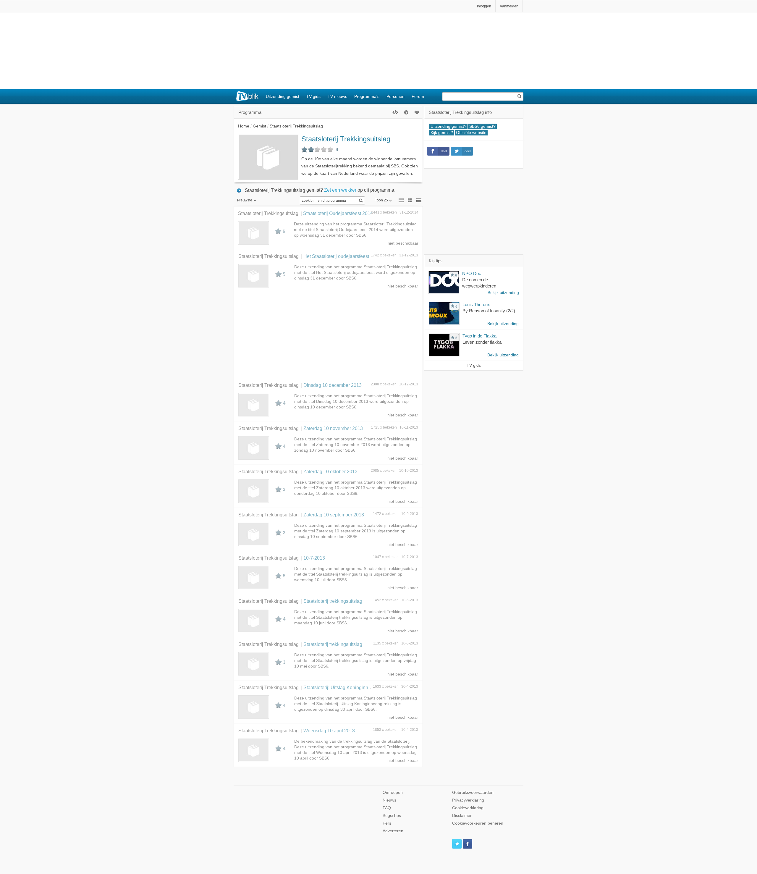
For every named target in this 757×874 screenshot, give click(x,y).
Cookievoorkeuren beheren (477, 823)
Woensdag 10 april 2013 (329, 730)
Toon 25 (381, 200)
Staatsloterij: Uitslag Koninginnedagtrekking (349, 687)
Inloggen (484, 6)
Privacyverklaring (468, 800)
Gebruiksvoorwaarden (473, 792)
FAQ (387, 808)
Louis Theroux (476, 304)
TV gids (313, 96)
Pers (387, 823)
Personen (395, 96)
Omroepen (393, 792)
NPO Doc (471, 273)
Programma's (366, 96)
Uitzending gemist (282, 96)
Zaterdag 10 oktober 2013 (330, 471)
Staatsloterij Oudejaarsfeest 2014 (338, 213)
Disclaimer (462, 815)
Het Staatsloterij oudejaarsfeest (336, 256)
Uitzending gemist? (448, 126)
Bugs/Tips (392, 815)
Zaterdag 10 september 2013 (333, 514)
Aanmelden (509, 6)
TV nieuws (337, 96)
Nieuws (389, 800)
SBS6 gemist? (482, 126)
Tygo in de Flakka (479, 335)
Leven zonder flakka (482, 342)
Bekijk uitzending (503, 292)
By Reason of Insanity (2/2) (488, 310)
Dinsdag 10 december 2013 (332, 385)
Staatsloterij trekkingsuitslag (332, 601)
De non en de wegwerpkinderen (479, 282)
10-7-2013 (314, 557)
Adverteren (393, 831)
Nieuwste (244, 200)
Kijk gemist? (442, 132)
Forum (418, 96)
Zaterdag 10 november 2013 (333, 428)
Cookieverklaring (467, 808)
